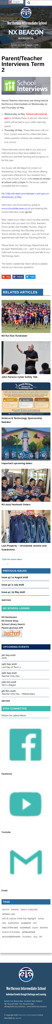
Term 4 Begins (9, 685)
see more (6, 701)
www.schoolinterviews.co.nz (16, 208)
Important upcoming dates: (17, 463)
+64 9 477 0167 (12, 1004)
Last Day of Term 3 (11, 667)
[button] (6, 277)
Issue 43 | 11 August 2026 (15, 577)
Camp (41, 918)
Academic (26, 923)
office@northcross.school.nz (14, 1007)
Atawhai (44, 927)
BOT (35, 923)
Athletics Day (8, 914)
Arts (4, 923)
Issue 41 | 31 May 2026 (13, 592)
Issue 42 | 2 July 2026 (13, 585)
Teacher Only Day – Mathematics (18, 694)
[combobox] (38, 3)
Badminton (13, 923)
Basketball (25, 927)
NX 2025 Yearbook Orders (16, 504)
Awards (15, 909)
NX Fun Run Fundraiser (14, 335)
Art (40, 936)
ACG (35, 936)
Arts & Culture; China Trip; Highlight (19, 918)
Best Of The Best (10, 927)
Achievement (28, 932)
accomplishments (11, 936)
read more (6, 600)
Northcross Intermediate (27, 1015)
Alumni (5, 909)
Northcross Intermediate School (27, 22)
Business (26, 936)
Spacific (18, 1018)
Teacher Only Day (11, 676)
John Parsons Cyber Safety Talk (20, 377)
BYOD (35, 927)
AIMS (4, 658)
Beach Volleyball (29, 909)
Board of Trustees (11, 932)
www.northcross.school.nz (37, 1007)
